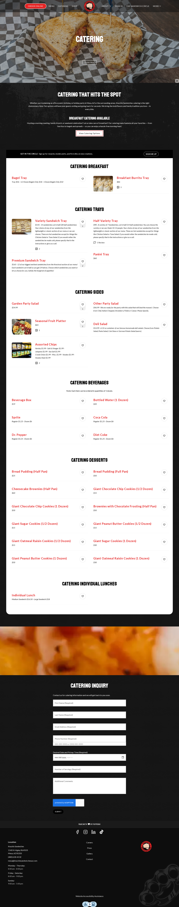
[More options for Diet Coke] (164, 436)
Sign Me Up (151, 154)
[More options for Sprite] (83, 418)
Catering (63, 6)
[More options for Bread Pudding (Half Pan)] (83, 472)
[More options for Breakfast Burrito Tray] (164, 179)
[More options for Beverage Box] (83, 401)
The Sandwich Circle (137, 6)
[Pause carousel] (177, 81)
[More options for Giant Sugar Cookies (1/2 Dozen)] (83, 525)
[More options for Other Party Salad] (164, 304)
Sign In (119, 6)
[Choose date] (123, 757)
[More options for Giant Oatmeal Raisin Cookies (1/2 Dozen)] (83, 542)
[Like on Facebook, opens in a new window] (77, 832)
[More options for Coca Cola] (164, 418)
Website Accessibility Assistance (89, 896)
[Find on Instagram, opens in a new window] (85, 832)
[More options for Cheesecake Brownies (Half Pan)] (83, 490)
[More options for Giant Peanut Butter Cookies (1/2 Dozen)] (164, 525)
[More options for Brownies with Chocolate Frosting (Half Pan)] (164, 507)
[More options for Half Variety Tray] (164, 222)
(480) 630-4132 (14, 857)
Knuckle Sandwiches (146, 846)
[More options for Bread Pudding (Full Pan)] (164, 472)
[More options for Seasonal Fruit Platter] (83, 322)
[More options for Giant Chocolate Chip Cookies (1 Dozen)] (83, 507)
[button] (157, 6)
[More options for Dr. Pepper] (83, 436)
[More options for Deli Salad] (164, 325)
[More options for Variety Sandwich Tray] (83, 222)
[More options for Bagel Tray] (83, 179)
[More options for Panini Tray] (164, 255)
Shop (74, 6)
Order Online (35, 6)
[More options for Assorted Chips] (83, 345)
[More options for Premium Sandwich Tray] (83, 261)
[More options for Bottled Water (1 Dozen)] (164, 401)
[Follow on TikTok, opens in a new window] (101, 832)
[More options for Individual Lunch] (83, 596)
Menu (51, 6)
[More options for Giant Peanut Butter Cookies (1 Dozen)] (83, 559)
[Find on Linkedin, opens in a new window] (93, 832)
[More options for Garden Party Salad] (83, 304)
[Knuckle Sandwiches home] (89, 6)
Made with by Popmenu (51, 824)
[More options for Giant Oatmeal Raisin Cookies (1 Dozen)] (164, 559)
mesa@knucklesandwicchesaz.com (22, 861)
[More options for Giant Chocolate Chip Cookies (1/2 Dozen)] (164, 490)
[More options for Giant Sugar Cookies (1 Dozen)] (164, 542)
